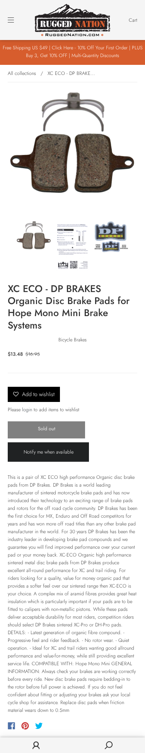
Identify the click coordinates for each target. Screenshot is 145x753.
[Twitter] (39, 726)
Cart (133, 20)
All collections (22, 73)
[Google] (55, 726)
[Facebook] (11, 726)
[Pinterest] (25, 726)
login (27, 409)
